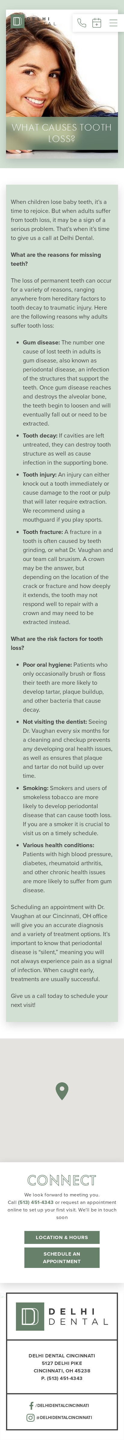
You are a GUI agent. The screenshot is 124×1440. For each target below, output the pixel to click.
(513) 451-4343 (36, 1202)
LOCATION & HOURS (62, 1237)
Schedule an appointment (62, 1257)
